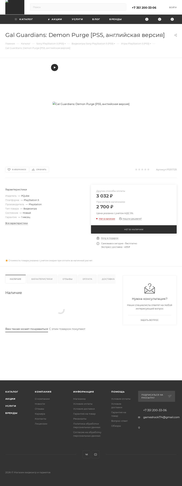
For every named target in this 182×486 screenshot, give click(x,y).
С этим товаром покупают (67, 329)
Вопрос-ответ (119, 420)
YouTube (95, 454)
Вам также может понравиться (26, 329)
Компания (43, 391)
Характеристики (42, 279)
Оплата (87, 279)
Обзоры (116, 425)
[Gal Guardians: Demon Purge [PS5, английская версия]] (91, 104)
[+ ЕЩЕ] (133, 19)
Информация (83, 391)
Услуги (10, 405)
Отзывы (68, 279)
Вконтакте (86, 454)
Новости (40, 403)
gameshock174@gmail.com (161, 417)
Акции (10, 398)
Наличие (15, 279)
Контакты (40, 418)
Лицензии (41, 423)
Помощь (118, 391)
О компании (42, 398)
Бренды (11, 413)
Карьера (40, 413)
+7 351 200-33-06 (144, 7)
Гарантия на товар (84, 413)
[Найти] (121, 7)
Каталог (11, 391)
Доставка (108, 279)
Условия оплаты (82, 403)
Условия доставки (84, 408)
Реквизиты (79, 418)
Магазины (79, 398)
